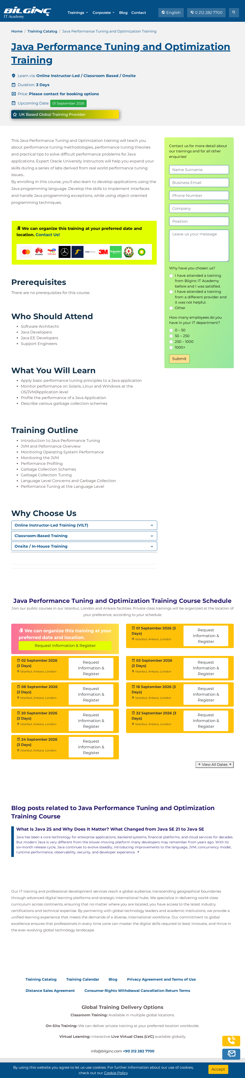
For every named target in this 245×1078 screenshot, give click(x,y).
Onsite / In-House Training (41, 546)
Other (180, 308)
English (173, 12)
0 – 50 (180, 330)
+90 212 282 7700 (138, 1051)
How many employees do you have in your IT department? (195, 320)
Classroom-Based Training (41, 535)
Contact (138, 12)
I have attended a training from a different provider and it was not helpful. (201, 297)
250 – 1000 (184, 341)
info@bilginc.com (106, 1051)
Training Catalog (42, 31)
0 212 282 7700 (208, 12)
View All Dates (214, 764)
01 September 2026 (68, 103)
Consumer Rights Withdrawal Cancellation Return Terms (137, 990)
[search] (234, 12)
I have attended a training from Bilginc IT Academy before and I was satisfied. (198, 281)
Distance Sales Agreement (50, 990)
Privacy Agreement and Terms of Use (161, 979)
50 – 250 (182, 335)
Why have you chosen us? (192, 268)
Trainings (76, 12)
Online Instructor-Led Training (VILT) (51, 525)
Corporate (102, 12)
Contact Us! (48, 234)
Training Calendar (82, 979)
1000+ (180, 347)
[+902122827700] (231, 1042)
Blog (123, 12)
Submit (179, 358)
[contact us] (231, 1053)
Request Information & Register (65, 645)
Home (16, 31)
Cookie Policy (116, 1073)
